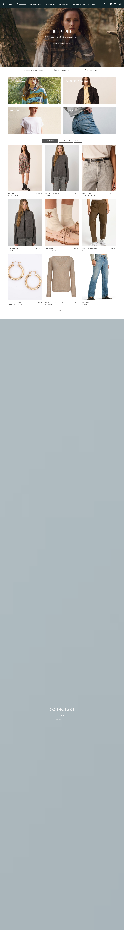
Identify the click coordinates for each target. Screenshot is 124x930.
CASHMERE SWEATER (52, 193)
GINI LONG (85, 303)
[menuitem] (35, 4)
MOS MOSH (48, 305)
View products (60, 719)
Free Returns (93, 70)
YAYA (83, 250)
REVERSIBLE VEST (13, 248)
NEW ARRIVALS (35, 4)
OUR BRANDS (50, 4)
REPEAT (47, 195)
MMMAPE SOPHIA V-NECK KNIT (55, 303)
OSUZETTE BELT (87, 193)
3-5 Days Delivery (64, 70)
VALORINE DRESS (13, 193)
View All (60, 310)
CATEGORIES (63, 4)
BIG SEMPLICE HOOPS (15, 303)
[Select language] (106, 4)
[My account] (111, 4)
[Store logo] (14, 4)
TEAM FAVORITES (50, 141)
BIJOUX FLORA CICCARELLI (17, 305)
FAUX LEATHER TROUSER (90, 248)
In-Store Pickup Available (34, 70)
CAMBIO (84, 305)
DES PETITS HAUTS (14, 195)
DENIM (77, 141)
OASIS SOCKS (49, 248)
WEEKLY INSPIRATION (80, 4)
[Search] (120, 4)
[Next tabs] (96, 4)
